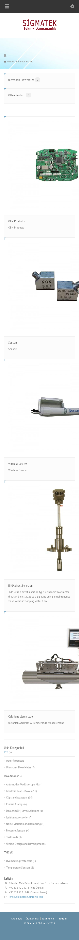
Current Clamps (15, 804)
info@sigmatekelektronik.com (26, 897)
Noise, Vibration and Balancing (23, 824)
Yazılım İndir (48, 918)
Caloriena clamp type (20, 716)
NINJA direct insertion (20, 585)
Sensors (12, 342)
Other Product (18, 95)
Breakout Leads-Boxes (19, 791)
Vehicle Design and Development (25, 844)
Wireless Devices (17, 464)
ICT (6, 752)
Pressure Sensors (16, 830)
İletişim (63, 918)
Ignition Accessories (17, 817)
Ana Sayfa (16, 918)
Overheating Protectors (19, 861)
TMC (7, 852)
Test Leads (12, 837)
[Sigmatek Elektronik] (39, 29)
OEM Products (16, 221)
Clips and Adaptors (17, 797)
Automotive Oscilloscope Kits (23, 784)
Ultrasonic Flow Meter (23, 80)
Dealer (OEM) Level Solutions (22, 811)
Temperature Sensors (18, 867)
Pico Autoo (10, 776)
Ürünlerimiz (32, 918)
